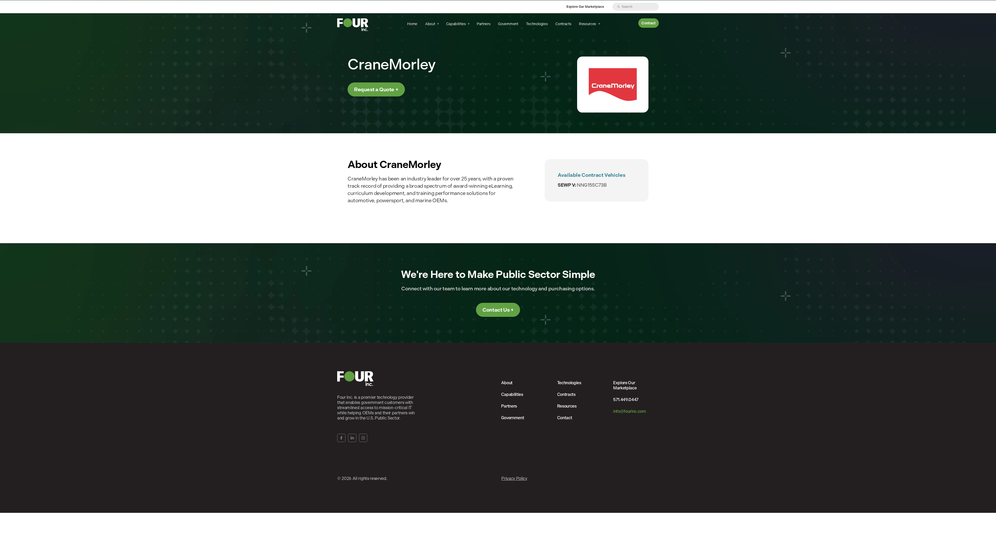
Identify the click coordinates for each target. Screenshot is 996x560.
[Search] (618, 6)
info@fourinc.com (629, 411)
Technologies (537, 24)
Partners (483, 24)
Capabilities (456, 24)
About (430, 24)
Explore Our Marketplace (585, 7)
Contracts (563, 24)
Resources (588, 24)
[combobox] (635, 7)
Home (412, 24)
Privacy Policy (514, 478)
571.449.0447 (626, 399)
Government (508, 24)
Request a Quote (374, 89)
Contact (648, 23)
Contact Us (495, 310)
